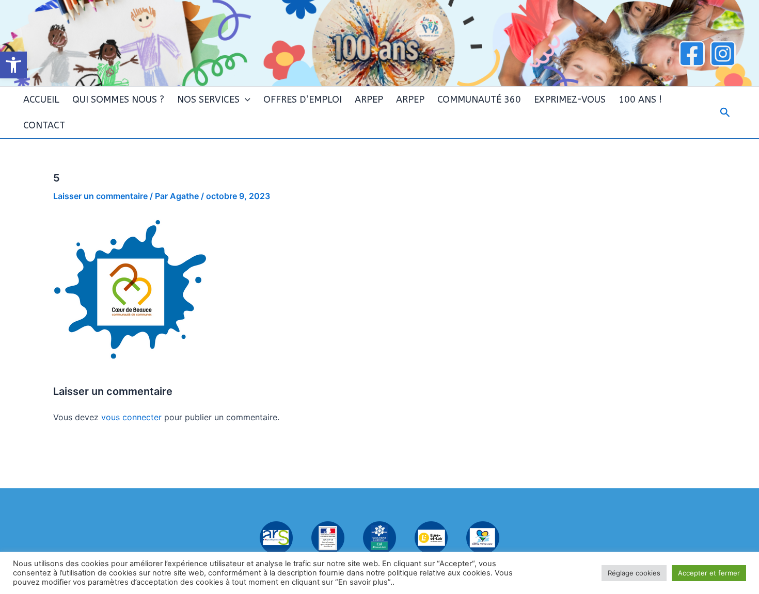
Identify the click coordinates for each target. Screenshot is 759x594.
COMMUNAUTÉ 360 (479, 99)
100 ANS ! (640, 99)
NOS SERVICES (208, 99)
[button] (13, 65)
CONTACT (44, 125)
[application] (245, 99)
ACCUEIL (41, 99)
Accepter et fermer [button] (709, 573)
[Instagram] (723, 54)
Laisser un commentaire (100, 196)
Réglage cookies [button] (634, 573)
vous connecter (131, 417)
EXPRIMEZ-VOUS (570, 99)
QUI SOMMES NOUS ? (118, 99)
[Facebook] (692, 54)
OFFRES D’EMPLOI (302, 99)
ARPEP (369, 99)
